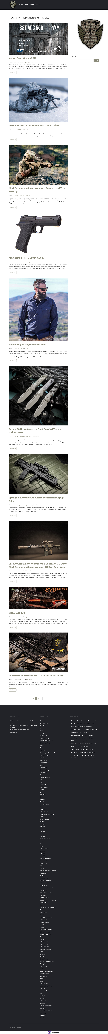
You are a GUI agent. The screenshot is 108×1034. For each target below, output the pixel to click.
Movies (42, 875)
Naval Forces (43, 885)
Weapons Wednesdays (46, 1010)
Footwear (42, 806)
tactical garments (44, 973)
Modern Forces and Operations (48, 870)
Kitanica (91, 735)
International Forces (45, 838)
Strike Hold (33, 62)
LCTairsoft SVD (17, 613)
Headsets (42, 829)
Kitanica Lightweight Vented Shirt (27, 344)
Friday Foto (43, 809)
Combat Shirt (93, 729)
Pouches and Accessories (46, 917)
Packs (41, 910)
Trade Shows (43, 976)
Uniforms (42, 988)
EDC (41, 792)
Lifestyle (42, 853)
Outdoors (88, 741)
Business (42, 748)
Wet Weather (43, 1018)
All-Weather (43, 733)
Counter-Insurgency (45, 772)
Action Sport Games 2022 (22, 58)
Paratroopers (74, 743)
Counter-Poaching (44, 775)
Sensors (42, 937)
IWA (41, 843)
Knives (41, 846)
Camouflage (43, 750)
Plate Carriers (43, 912)
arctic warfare (87, 723)
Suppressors (43, 966)
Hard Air (42, 821)
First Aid (42, 802)
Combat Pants (85, 729)
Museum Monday (44, 878)
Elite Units (42, 794)
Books (41, 745)
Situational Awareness (45, 949)
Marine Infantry (44, 860)
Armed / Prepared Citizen (46, 740)
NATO (41, 883)
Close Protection (44, 755)
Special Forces (44, 959)
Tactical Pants (92, 752)
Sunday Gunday (44, 964)
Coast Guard (43, 760)
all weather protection (76, 723)
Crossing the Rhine (45, 777)
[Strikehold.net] (13, 5)
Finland (85, 732)
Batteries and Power (45, 743)
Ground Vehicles (44, 819)
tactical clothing (90, 749)
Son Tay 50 (43, 956)
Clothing (42, 757)
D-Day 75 (42, 782)
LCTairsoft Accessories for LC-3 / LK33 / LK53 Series (36, 675)
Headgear (42, 824)
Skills (41, 951)
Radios (42, 924)
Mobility (42, 868)
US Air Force (79, 755)
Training (42, 978)
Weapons (42, 1008)
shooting (87, 743)
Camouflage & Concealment (47, 752)
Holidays (42, 833)
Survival (42, 968)
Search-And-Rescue (45, 934)
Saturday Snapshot (45, 932)
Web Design (43, 1013)
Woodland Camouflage (85, 758)
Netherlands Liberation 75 (46, 887)
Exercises (42, 799)
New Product (43, 890)
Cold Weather (43, 762)
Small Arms (43, 954)
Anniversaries (43, 735)
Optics (41, 905)
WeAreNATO (74, 758)
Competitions (43, 767)
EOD (41, 797)
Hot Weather (43, 836)
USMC (92, 755)
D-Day (41, 779)
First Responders (44, 804)
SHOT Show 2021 (44, 944)
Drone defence (44, 787)
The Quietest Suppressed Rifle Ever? (19, 729)
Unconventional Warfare (46, 986)
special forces (84, 746)
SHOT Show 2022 (44, 946)
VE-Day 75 (42, 995)
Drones (42, 789)
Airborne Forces (44, 723)
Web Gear (42, 1015)
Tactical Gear (74, 752)
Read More (13, 72)
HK (82, 735)
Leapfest (42, 851)
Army (93, 723)
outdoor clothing (79, 741)
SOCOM (78, 746)
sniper (72, 746)
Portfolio (42, 914)
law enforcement (75, 738)
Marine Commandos (45, 858)
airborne (73, 721)
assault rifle (74, 726)
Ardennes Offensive (45, 738)
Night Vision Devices (45, 892)
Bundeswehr (81, 726)
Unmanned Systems (45, 991)
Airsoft (41, 728)
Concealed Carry (44, 770)
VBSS (41, 993)
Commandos (74, 732)
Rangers (42, 927)
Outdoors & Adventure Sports (47, 907)
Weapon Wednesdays (46, 1005)
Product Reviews (44, 922)
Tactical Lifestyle (83, 752)
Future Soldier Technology (47, 814)
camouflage (89, 726)
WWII (94, 758)
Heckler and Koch (75, 735)
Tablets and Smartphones (46, 971)
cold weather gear (75, 729)
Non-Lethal (43, 895)
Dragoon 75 (43, 784)
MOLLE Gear (43, 873)
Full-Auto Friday (44, 811)
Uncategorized (44, 983)
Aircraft (42, 725)
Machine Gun (84, 738)
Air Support (43, 721)
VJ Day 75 (42, 998)
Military (91, 738)
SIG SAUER (94, 743)
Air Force (89, 721)
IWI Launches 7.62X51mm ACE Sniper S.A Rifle (34, 125)
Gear (41, 816)
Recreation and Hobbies (46, 929)
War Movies (43, 1000)
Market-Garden (44, 863)
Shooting (42, 939)
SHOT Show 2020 (44, 941)
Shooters (81, 743)
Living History (43, 856)
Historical (42, 831)
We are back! (13, 732)
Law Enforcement (44, 848)
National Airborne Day (45, 880)
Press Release (43, 919)
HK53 (86, 735)
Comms (42, 765)
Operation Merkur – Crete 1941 (48, 900)
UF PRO (73, 755)
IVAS (41, 841)
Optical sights (43, 902)
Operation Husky (44, 897)
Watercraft (42, 1003)
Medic (41, 865)
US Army (86, 755)
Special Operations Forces (47, 961)
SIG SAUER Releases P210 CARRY (26, 258)
